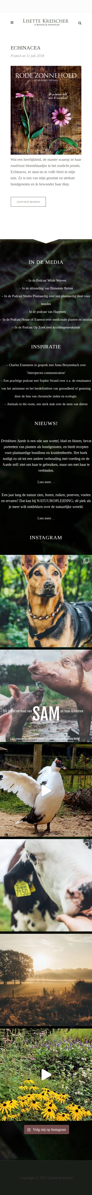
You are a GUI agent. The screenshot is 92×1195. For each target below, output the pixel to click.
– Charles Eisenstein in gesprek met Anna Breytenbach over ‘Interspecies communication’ (46, 369)
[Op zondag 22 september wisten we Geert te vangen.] (46, 790)
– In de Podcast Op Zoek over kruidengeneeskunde (46, 327)
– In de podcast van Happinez (46, 312)
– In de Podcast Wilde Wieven (46, 280)
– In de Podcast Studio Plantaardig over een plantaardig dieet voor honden (46, 300)
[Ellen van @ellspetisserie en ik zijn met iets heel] (46, 601)
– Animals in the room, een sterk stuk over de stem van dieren (46, 404)
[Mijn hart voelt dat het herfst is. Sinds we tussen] (46, 1075)
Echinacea (26, 48)
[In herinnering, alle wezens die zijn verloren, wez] (46, 885)
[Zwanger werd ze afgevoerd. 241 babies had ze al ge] (46, 696)
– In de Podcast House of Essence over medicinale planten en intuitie (46, 319)
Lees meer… (46, 482)
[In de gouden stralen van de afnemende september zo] (46, 980)
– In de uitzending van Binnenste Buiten (46, 288)
